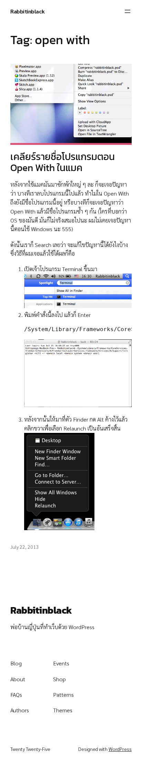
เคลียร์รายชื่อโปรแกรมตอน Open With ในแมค (62, 162)
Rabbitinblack (27, 11)
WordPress (120, 749)
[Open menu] (127, 11)
